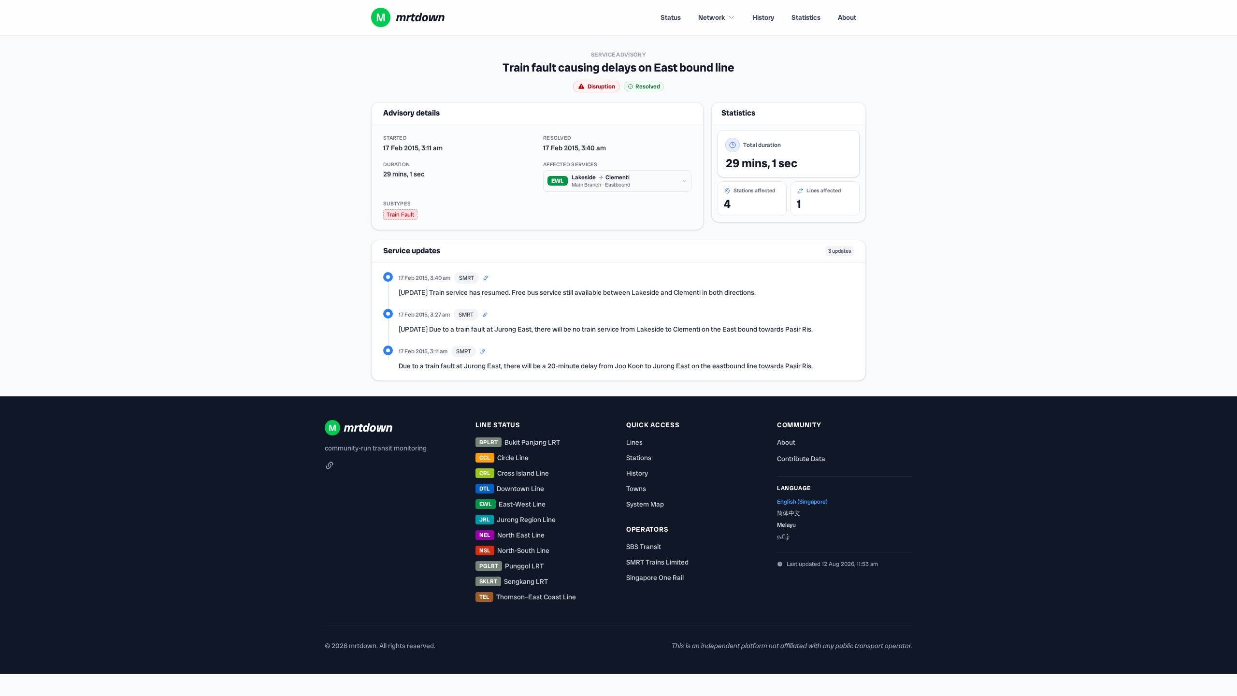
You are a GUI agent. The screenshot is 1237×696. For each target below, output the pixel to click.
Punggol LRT (511, 566)
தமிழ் (783, 536)
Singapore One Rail (655, 577)
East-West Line (512, 504)
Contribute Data (801, 458)
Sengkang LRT (513, 581)
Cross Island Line (514, 473)
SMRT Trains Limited (657, 562)
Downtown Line (511, 488)
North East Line (512, 535)
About (847, 17)
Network (711, 17)
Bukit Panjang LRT (519, 442)
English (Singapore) (802, 502)
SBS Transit (643, 546)
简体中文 (788, 513)
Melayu (786, 525)
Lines (634, 442)
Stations (638, 457)
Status (671, 17)
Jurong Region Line (517, 519)
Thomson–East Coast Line (527, 597)
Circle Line (504, 457)
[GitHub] (329, 465)
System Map (645, 504)
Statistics (805, 17)
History (763, 17)
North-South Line (514, 550)
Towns (636, 488)
